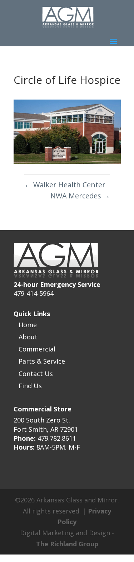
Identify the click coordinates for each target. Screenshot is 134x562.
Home (28, 324)
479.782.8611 (57, 438)
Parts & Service (42, 361)
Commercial (37, 349)
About (28, 337)
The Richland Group (67, 544)
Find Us (30, 385)
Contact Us (36, 373)
